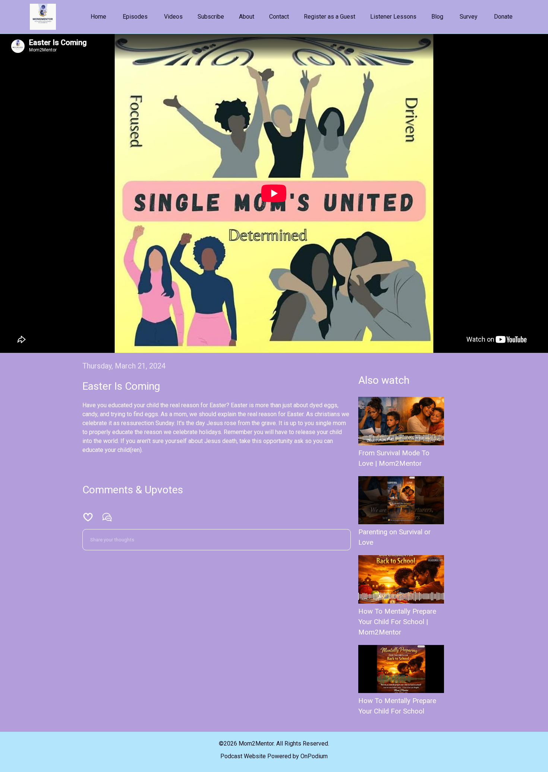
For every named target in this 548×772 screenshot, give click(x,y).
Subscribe (211, 16)
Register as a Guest (329, 16)
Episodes (135, 16)
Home (98, 16)
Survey (469, 16)
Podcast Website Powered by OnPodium (274, 756)
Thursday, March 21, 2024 (124, 365)
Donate (503, 16)
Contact (279, 16)
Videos (173, 16)
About (246, 16)
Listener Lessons (393, 16)
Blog (437, 16)
